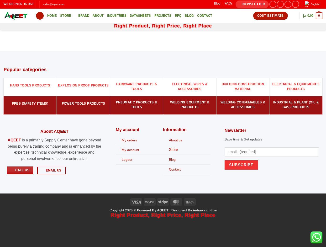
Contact (204, 15)
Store (65, 15)
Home (52, 15)
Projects (163, 15)
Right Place (197, 25)
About (98, 15)
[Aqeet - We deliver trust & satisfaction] (16, 16)
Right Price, (167, 25)
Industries (116, 15)
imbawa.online (205, 210)
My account (130, 150)
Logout (127, 159)
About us (175, 140)
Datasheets (140, 15)
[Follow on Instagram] (280, 4)
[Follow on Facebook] (272, 4)
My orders (129, 140)
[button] (252, 4)
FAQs (229, 3)
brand (83, 15)
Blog (217, 3)
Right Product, (133, 25)
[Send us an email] (295, 4)
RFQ (178, 15)
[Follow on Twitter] (287, 4)
